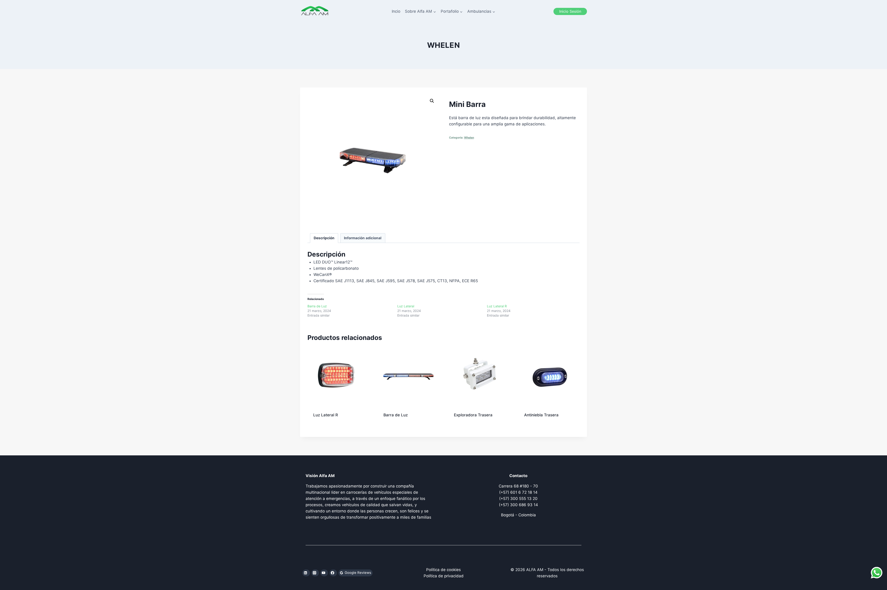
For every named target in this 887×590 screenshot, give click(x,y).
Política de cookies (443, 569)
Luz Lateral (405, 306)
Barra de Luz (317, 306)
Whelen (443, 45)
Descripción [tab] (324, 238)
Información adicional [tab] (362, 238)
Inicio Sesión (570, 11)
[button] (432, 101)
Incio (396, 11)
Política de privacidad (444, 576)
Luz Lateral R (497, 306)
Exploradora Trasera (473, 415)
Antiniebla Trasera (541, 415)
